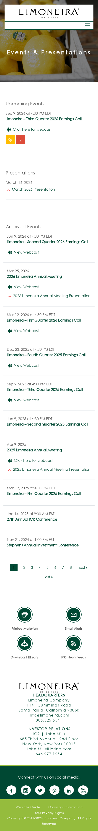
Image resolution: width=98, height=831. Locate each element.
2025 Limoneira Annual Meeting (34, 449)
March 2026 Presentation (33, 189)
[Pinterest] (56, 790)
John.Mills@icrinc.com (49, 748)
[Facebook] (13, 790)
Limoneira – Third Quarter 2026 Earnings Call (44, 118)
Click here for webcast (32, 129)
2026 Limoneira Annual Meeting (34, 276)
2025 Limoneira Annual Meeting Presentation (51, 469)
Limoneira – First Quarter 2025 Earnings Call (44, 493)
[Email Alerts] (73, 614)
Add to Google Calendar (21, 139)
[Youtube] (85, 790)
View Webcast (26, 252)
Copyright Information (65, 807)
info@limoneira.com (49, 715)
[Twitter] (42, 790)
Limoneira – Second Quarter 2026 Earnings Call (47, 241)
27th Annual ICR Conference (32, 519)
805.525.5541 (49, 720)
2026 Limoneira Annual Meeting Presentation (51, 295)
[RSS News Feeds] (73, 643)
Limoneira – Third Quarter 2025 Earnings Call (45, 389)
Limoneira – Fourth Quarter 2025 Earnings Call (46, 354)
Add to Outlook (11, 139)
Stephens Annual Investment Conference (43, 545)
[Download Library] (24, 643)
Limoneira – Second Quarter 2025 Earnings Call (47, 424)
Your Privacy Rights (49, 812)
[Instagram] (27, 790)
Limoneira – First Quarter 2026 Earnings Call (44, 320)
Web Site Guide (28, 807)
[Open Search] (87, 25)
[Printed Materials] (24, 614)
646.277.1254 (49, 753)
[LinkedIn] (70, 790)
